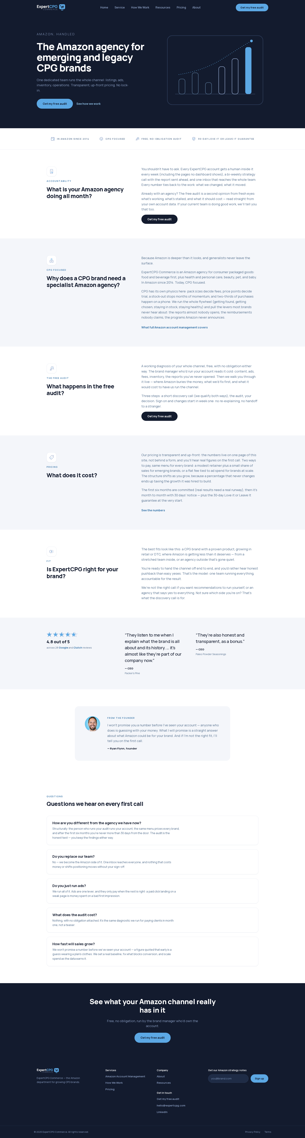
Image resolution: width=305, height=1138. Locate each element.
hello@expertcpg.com (171, 1105)
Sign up (259, 1078)
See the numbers (153, 510)
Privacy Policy (252, 1131)
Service (120, 7)
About (196, 7)
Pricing (181, 7)
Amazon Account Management (125, 1076)
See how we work (88, 104)
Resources (163, 7)
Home (104, 7)
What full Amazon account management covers (174, 327)
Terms (268, 1131)
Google (63, 647)
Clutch (77, 647)
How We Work (140, 7)
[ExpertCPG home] (51, 7)
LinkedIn (162, 1112)
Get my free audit (252, 7)
